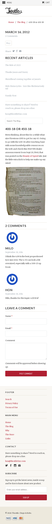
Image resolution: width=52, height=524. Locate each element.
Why (7, 430)
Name (8, 316)
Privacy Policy (11, 403)
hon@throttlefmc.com (16, 114)
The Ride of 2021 (13, 65)
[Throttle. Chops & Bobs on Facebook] (11, 465)
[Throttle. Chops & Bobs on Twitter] (6, 465)
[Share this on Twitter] (13, 51)
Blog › (8, 43)
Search (8, 399)
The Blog (9, 426)
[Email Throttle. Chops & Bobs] (19, 465)
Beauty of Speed (30, 156)
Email (8, 328)
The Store (9, 434)
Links (7, 438)
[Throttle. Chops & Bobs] (26, 11)
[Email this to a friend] (19, 51)
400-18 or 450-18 (18, 129)
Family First (10, 96)
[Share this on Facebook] (16, 51)
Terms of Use (11, 407)
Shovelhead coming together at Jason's (23, 79)
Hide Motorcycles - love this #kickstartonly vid (24, 87)
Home (8, 422)
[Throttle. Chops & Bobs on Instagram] (15, 465)
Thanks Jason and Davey (16, 72)
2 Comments (11, 36)
